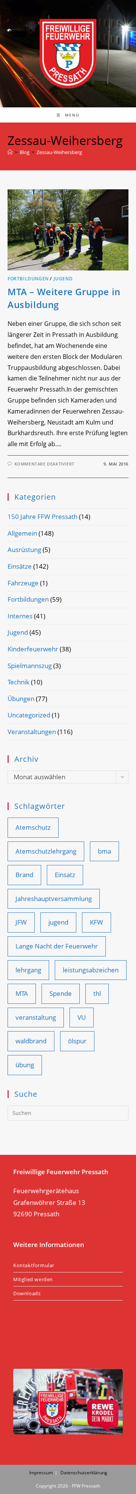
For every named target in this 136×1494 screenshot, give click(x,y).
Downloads (26, 1293)
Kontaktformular (33, 1265)
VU (81, 1017)
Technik (18, 682)
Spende (60, 993)
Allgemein (22, 533)
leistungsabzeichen (91, 970)
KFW (96, 922)
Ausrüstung (24, 549)
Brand (24, 874)
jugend (58, 922)
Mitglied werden (33, 1279)
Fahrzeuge (23, 583)
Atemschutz (33, 827)
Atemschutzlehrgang (45, 851)
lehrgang (28, 970)
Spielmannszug (30, 665)
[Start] (10, 152)
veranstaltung (35, 1017)
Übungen (21, 698)
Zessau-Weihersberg (59, 152)
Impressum (41, 1472)
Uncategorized (29, 715)
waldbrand (30, 1040)
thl (97, 993)
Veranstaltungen (32, 731)
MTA (21, 993)
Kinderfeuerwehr (33, 649)
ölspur (77, 1040)
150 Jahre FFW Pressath (42, 516)
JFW (21, 922)
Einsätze (20, 566)
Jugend (63, 278)
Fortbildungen (28, 278)
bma (104, 851)
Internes (20, 616)
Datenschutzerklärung (83, 1472)
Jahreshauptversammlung (53, 898)
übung (24, 1064)
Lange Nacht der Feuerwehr (56, 946)
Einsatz (65, 874)
